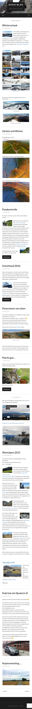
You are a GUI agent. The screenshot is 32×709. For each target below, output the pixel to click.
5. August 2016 (6, 212)
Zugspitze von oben (7, 423)
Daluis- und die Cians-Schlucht (10, 508)
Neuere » (27, 691)
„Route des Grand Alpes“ (8, 476)
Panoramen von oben (13, 308)
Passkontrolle (9, 209)
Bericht (7, 579)
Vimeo (22, 423)
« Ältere (4, 691)
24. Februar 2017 (6, 28)
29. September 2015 (7, 455)
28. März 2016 (5, 311)
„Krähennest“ (5, 293)
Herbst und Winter (12, 131)
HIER (18, 327)
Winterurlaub (9, 25)
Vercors (4, 492)
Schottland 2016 (11, 265)
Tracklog (13, 579)
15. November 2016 (7, 134)
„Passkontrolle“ (19, 222)
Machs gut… (8, 357)
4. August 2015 (6, 666)
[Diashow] (16, 91)
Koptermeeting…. (11, 663)
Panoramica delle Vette (22, 244)
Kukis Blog (16, 5)
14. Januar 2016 (6, 360)
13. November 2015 (16, 397)
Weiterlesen (7, 257)
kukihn (17, 423)
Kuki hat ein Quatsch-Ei (15, 593)
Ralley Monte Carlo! (22, 538)
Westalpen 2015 (11, 452)
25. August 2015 (6, 596)
